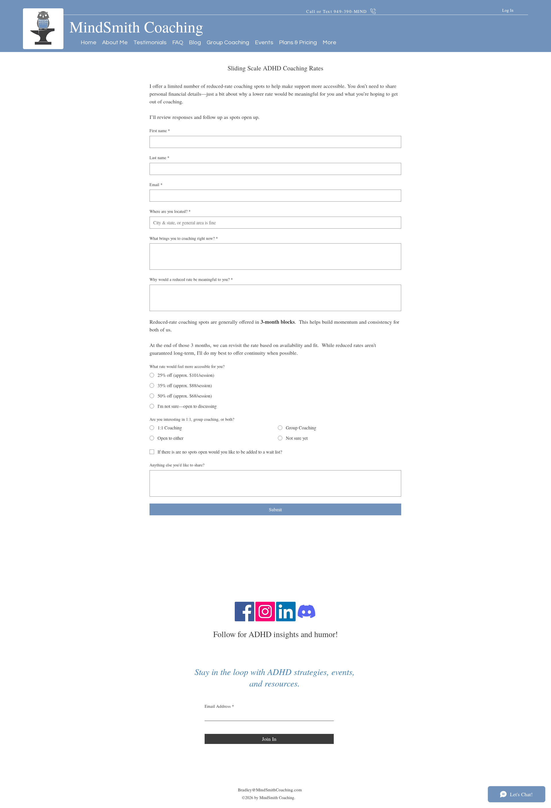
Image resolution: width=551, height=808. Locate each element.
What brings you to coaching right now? (184, 238)
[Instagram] (265, 611)
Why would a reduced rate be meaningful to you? (191, 279)
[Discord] (306, 611)
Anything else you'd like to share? (177, 465)
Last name (159, 157)
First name (160, 130)
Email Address (218, 706)
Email (156, 184)
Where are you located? (170, 211)
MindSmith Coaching (136, 26)
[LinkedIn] (286, 611)
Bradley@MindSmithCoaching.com (270, 789)
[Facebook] (244, 611)
